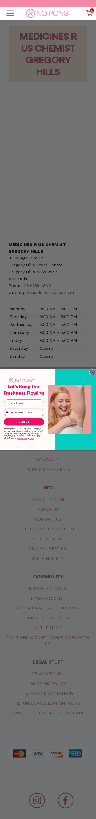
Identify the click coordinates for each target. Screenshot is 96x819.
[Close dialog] (92, 372)
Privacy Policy (22, 439)
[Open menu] (10, 13)
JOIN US (24, 421)
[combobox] (9, 412)
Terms (31, 439)
